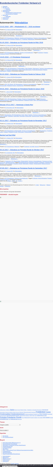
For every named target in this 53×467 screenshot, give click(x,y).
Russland (32, 417)
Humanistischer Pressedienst (10, 444)
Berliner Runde (17, 409)
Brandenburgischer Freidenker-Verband (28, 162)
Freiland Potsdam (7, 447)
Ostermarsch (36, 68)
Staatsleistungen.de (7, 446)
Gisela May (16, 116)
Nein (6, 466)
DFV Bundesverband (8, 437)
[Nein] (17, 466)
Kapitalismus (27, 415)
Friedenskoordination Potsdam (39, 69)
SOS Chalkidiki (40, 417)
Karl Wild (32, 146)
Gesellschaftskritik (3, 415)
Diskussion (43, 99)
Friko (38, 414)
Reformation (21, 132)
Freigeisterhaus (6, 451)
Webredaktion (21, 22)
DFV (6, 68)
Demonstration (2, 412)
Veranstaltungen (7, 10)
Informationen (6, 11)
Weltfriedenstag (14, 419)
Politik (45, 415)
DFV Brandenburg (9, 38)
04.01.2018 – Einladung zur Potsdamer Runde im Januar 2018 (22, 89)
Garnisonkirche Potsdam (12, 14)
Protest (23, 417)
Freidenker (24, 39)
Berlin (12, 410)
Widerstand (20, 419)
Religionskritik (17, 130)
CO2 (42, 84)
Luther (1, 132)
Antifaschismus (3, 409)
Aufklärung (8, 409)
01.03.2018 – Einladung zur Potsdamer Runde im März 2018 (21, 42)
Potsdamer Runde (4, 54)
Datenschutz (6, 17)
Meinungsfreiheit (19, 100)
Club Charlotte (3, 116)
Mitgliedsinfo (31, 39)
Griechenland (12, 415)
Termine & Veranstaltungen (40, 38)
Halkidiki (17, 415)
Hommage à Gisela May (25, 116)
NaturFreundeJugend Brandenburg (11, 454)
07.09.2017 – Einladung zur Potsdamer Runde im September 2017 (23, 168)
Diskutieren (7, 186)
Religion (31, 163)
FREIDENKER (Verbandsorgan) (13, 12)
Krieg (31, 415)
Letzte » (20, 180)
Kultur (22, 115)
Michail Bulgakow (42, 178)
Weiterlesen (19, 35)
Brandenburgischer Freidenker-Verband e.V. (20, 2)
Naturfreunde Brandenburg (26, 38)
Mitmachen (5, 15)
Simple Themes (15, 463)
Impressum (5, 19)
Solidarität (35, 417)
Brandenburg (8, 115)
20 (16, 180)
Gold (7, 415)
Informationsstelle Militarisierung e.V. (12, 442)
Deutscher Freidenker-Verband (10, 412)
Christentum (8, 161)
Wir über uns (6, 7)
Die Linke (17, 412)
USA (9, 419)
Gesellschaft (50, 414)
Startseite (5, 6)
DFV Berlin (10, 84)
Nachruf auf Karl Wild (7, 135)
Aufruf (20, 69)
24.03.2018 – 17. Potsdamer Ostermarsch (15, 57)
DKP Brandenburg (7, 452)
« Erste (8, 180)
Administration (6, 456)
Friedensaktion (20, 68)
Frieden (48, 412)
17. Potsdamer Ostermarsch (11, 69)
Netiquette (8, 16)
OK (3, 466)
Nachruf (37, 146)
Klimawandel (3, 85)
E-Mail (37, 185)
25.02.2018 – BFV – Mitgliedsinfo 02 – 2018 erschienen (20, 27)
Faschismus (33, 412)
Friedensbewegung (27, 69)
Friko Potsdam (28, 68)
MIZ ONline (5, 449)
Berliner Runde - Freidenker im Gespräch (28, 409)
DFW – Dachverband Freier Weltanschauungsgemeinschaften (18, 450)
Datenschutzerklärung (12, 466)
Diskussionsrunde (4, 100)
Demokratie (45, 409)
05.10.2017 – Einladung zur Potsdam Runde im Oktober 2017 (22, 150)
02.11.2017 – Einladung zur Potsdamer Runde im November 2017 (23, 120)
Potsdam (46, 52)
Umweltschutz (19, 85)
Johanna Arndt (35, 116)
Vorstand (8, 9)
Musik (26, 115)
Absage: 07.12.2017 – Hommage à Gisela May (16, 105)
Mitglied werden (7, 458)
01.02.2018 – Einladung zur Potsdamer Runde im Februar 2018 (22, 74)
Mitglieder (16, 38)
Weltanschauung (10, 162)
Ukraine (51, 417)
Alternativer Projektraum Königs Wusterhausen (14, 445)
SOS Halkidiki (46, 417)
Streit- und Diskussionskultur (40, 100)
